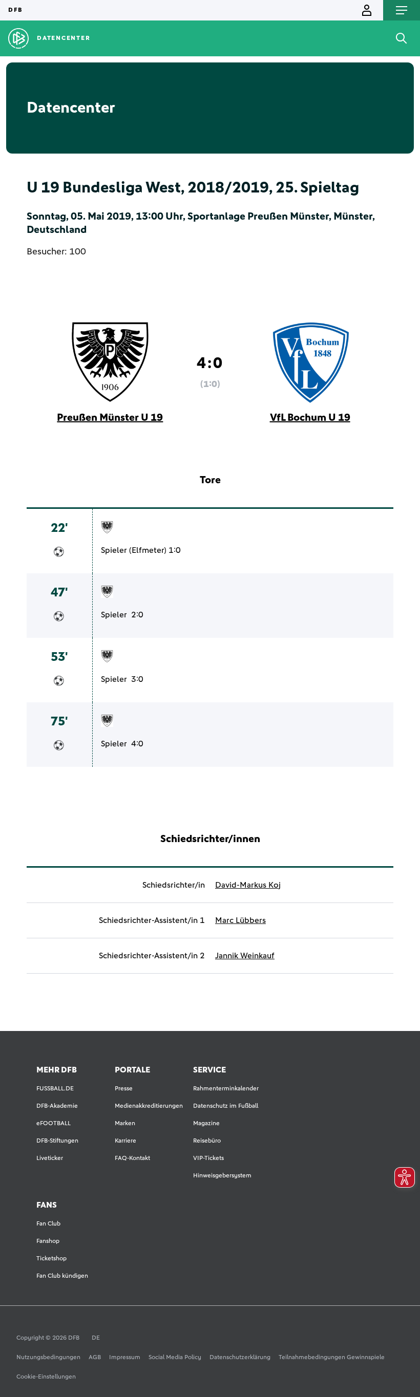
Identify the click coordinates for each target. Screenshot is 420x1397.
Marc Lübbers (240, 920)
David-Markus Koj (248, 885)
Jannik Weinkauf (245, 956)
